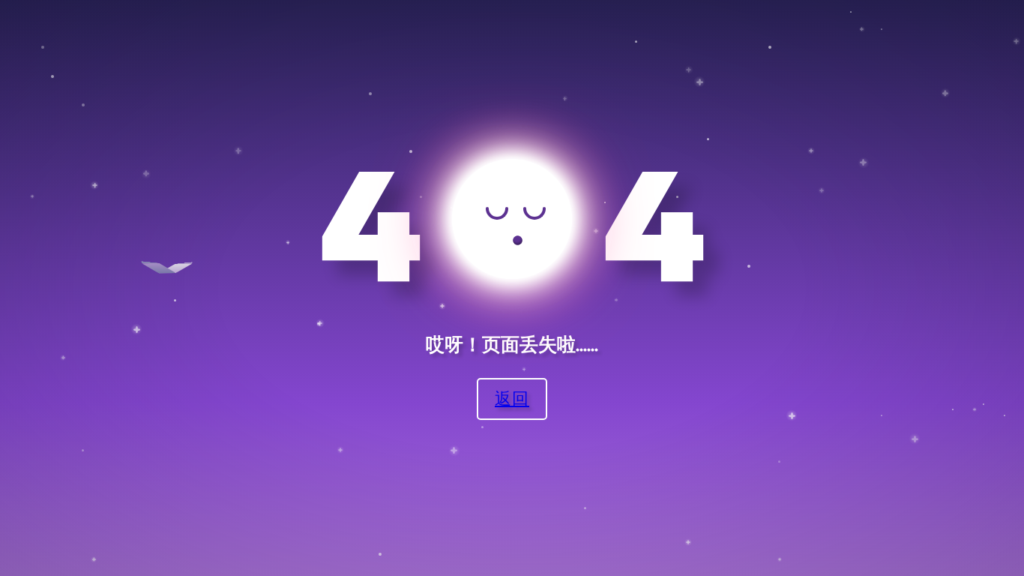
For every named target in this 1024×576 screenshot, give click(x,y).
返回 (512, 398)
